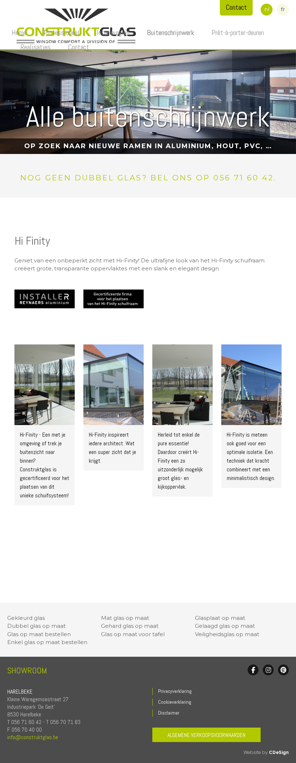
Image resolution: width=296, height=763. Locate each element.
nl (266, 9)
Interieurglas (113, 32)
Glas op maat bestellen (39, 634)
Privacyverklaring (175, 691)
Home (19, 32)
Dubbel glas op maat (36, 625)
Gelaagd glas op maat (225, 625)
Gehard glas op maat (129, 625)
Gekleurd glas (26, 617)
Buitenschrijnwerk (170, 32)
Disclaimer (168, 713)
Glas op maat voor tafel (133, 634)
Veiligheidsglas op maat (227, 634)
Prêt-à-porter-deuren (238, 32)
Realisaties (35, 47)
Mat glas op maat (125, 617)
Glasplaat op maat (220, 617)
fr (283, 9)
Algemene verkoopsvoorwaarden (206, 735)
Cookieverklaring (174, 702)
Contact (78, 47)
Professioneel (61, 32)
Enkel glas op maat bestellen (47, 642)
